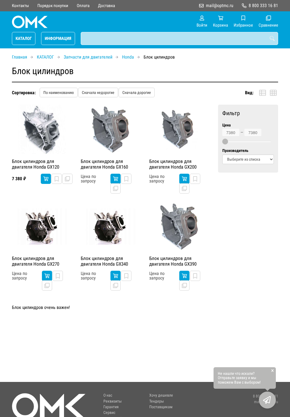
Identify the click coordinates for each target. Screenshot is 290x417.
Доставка (106, 5)
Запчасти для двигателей (88, 57)
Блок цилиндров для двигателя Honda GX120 (35, 164)
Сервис (109, 412)
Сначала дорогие (136, 92)
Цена (226, 125)
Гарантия (111, 407)
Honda (128, 57)
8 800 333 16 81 (263, 5)
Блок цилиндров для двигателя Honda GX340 (104, 261)
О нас (107, 395)
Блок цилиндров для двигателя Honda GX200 (173, 164)
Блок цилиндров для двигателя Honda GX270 (35, 261)
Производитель (235, 151)
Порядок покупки (52, 5)
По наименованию (58, 92)
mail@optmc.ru (219, 5)
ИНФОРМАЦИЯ (58, 38)
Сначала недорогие (98, 92)
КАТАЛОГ (24, 38)
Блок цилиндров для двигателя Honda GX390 (173, 261)
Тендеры (156, 401)
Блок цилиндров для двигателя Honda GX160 (104, 164)
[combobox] (179, 38)
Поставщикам (160, 407)
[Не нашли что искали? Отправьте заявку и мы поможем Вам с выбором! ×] (267, 400)
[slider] (225, 141)
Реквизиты (112, 401)
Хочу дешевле (161, 395)
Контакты (20, 5)
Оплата (83, 5)
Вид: (249, 92)
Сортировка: (24, 92)
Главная (19, 57)
